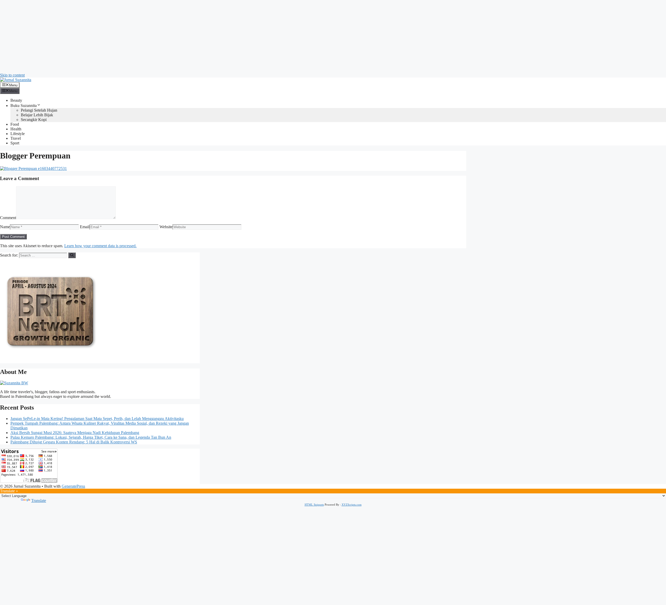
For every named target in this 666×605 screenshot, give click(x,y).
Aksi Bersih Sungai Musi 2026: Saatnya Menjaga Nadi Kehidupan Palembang (74, 432)
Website (165, 227)
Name (5, 227)
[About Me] (14, 383)
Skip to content (12, 75)
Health (15, 129)
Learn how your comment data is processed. (100, 246)
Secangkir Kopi (34, 119)
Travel (15, 138)
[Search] (72, 255)
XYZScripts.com (352, 504)
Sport (14, 143)
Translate (38, 500)
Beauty (16, 100)
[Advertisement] (156, 36)
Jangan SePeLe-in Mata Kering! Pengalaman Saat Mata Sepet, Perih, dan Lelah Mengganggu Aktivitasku (97, 418)
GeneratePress (73, 486)
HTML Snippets (314, 504)
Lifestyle (17, 133)
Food (14, 124)
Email (84, 227)
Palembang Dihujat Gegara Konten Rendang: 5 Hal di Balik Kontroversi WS (73, 442)
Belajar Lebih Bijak (37, 115)
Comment (8, 217)
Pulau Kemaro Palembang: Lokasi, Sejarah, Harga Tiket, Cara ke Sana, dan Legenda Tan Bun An (90, 437)
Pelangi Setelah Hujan (39, 110)
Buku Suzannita (23, 105)
